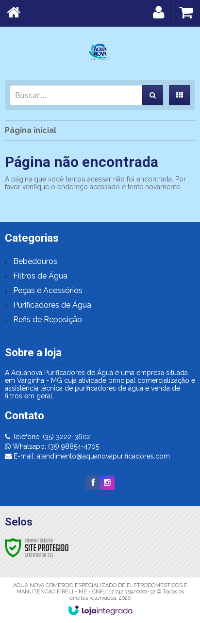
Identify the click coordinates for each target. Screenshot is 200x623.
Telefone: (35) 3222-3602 (50, 437)
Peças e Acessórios (48, 290)
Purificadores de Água (52, 305)
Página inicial (30, 130)
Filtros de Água (40, 275)
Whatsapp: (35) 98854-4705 (55, 446)
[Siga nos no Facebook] (92, 483)
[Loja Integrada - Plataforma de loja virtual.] (100, 610)
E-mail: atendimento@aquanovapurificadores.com (91, 456)
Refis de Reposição (47, 319)
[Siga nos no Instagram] (107, 483)
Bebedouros (35, 261)
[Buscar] (152, 95)
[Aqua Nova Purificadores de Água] (100, 51)
